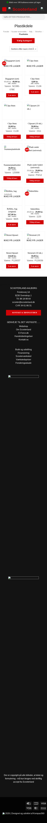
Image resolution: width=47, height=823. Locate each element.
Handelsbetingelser (23, 336)
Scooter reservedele (19, 32)
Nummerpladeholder (12, 165)
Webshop (23, 326)
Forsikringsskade (23, 363)
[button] (4, 9)
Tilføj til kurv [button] (12, 137)
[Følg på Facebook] (2, 803)
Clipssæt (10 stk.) (35, 123)
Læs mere (12, 95)
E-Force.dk (23, 333)
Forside (6, 32)
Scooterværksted (23, 356)
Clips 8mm (12, 123)
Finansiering (23, 353)
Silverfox (38, 32)
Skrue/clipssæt (12, 253)
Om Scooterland (23, 329)
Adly (31, 32)
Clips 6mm (34, 79)
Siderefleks (35, 209)
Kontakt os (23, 339)
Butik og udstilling (23, 349)
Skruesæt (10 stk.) (35, 253)
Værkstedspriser (23, 359)
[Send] (42, 17)
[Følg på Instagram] (7, 803)
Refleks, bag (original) (12, 210)
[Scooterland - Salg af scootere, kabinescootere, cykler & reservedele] (23, 9)
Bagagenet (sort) (12, 79)
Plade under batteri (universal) (35, 166)
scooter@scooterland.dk (23, 302)
